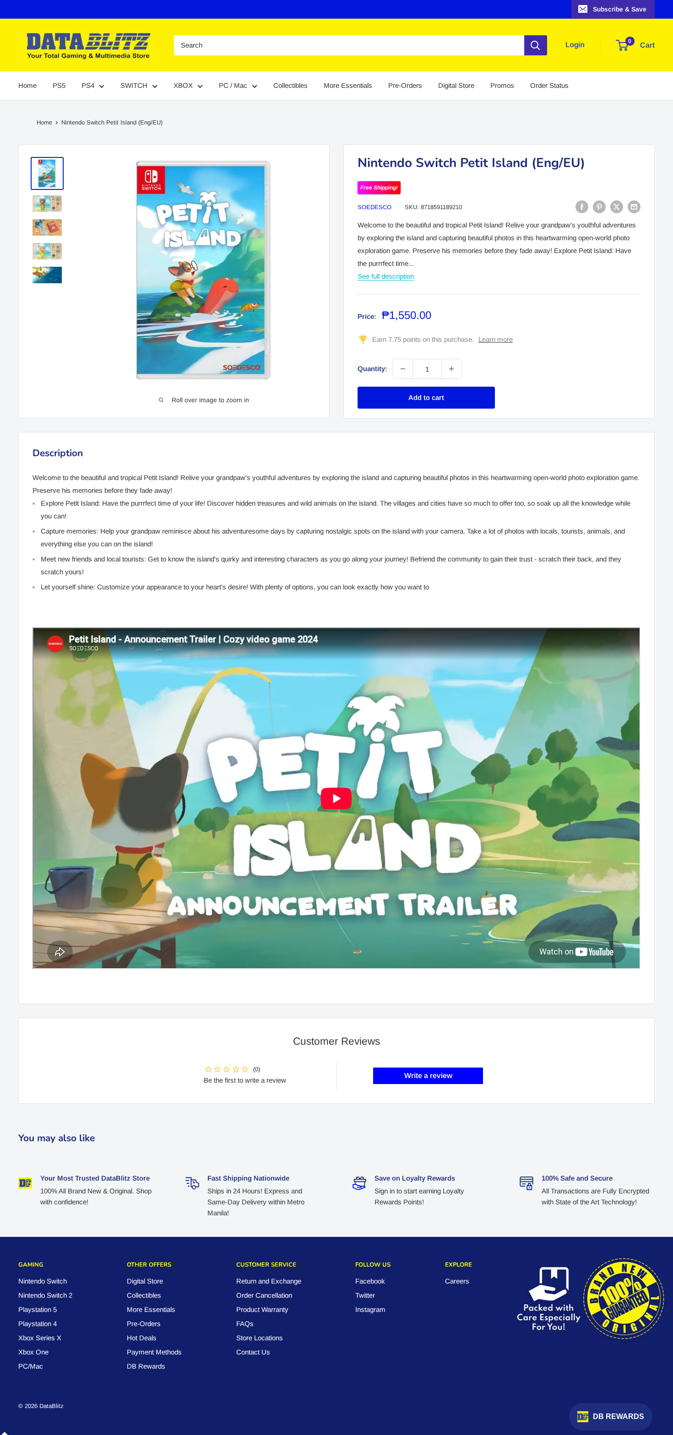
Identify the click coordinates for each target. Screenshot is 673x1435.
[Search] (535, 45)
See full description (386, 276)
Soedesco (374, 207)
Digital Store (456, 86)
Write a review (428, 1075)
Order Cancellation (264, 1295)
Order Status (549, 86)
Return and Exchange (268, 1281)
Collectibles (290, 86)
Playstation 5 (37, 1309)
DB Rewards (146, 1366)
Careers (457, 1281)
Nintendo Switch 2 (45, 1295)
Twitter (365, 1295)
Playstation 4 (37, 1323)
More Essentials (348, 86)
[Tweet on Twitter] (616, 206)
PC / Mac (233, 86)
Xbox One (33, 1352)
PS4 (87, 86)
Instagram (370, 1309)
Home (27, 86)
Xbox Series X (39, 1338)
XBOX (183, 86)
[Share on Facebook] (581, 206)
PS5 (59, 86)
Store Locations (259, 1338)
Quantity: (372, 368)
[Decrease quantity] (402, 368)
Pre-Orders (405, 86)
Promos (502, 86)
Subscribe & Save (619, 9)
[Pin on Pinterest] (599, 206)
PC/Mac (30, 1366)
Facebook (370, 1281)
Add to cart (426, 397)
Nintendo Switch (42, 1281)
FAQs (245, 1323)
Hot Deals (142, 1338)
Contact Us (253, 1352)
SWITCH (133, 86)
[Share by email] (634, 206)
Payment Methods (154, 1352)
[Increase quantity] (451, 368)
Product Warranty (262, 1309)
